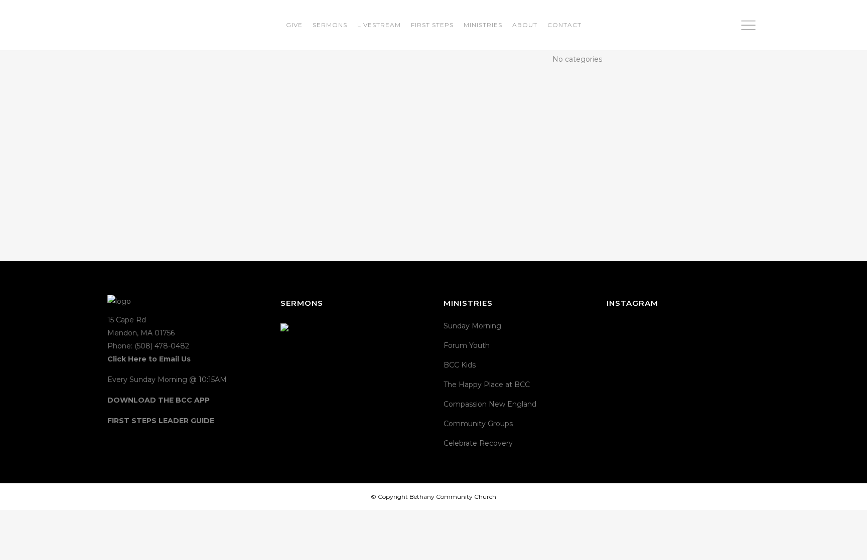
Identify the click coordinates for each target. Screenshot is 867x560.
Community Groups (478, 423)
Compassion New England (490, 404)
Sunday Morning (472, 325)
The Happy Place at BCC (487, 384)
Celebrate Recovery (478, 443)
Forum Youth (467, 345)
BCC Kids (460, 364)
